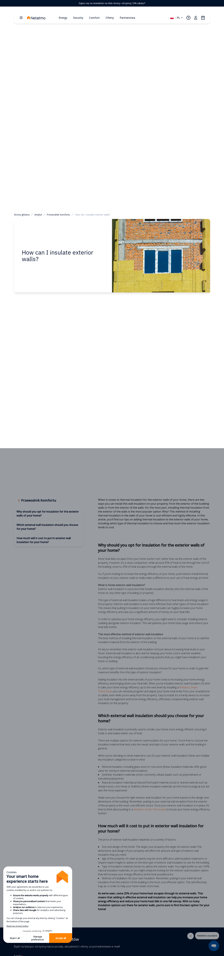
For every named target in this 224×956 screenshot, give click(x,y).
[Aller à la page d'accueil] (41, 17)
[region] (112, 3)
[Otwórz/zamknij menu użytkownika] (196, 17)
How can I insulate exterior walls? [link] (92, 214)
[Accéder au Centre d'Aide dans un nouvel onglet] (188, 18)
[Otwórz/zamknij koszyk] (203, 17)
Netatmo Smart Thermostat (150, 809)
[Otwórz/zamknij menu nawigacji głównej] (21, 17)
